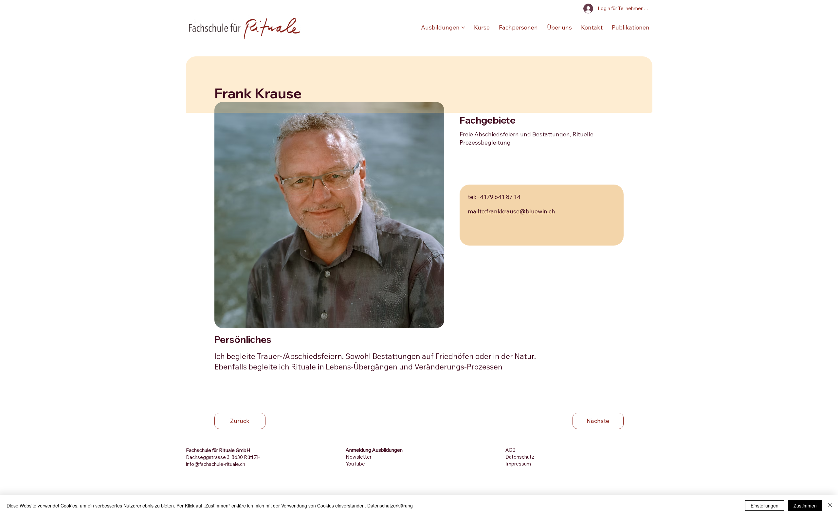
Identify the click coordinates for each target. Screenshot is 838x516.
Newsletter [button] (359, 457)
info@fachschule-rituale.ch (215, 464)
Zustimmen (805, 505)
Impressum (518, 464)
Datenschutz (519, 457)
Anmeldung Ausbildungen (374, 450)
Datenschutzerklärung (390, 505)
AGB (510, 450)
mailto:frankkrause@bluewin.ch (511, 211)
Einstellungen (764, 505)
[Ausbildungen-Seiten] (463, 27)
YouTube (355, 464)
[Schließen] (830, 505)
